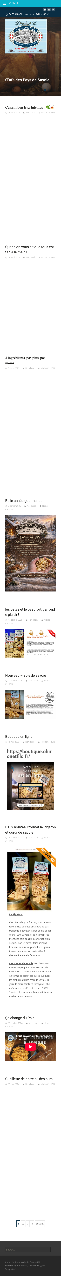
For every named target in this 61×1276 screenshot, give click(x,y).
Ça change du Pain (19, 1018)
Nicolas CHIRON (48, 112)
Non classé (30, 112)
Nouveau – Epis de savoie (25, 675)
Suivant (40, 1223)
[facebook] (44, 10)
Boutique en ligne (19, 737)
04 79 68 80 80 (15, 14)
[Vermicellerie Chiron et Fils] (23, 35)
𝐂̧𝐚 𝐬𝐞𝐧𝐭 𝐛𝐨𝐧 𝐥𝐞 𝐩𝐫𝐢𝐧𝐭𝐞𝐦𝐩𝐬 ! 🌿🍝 (29, 107)
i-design (39, 1265)
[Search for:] (28, 1249)
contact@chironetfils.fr (39, 14)
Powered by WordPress (16, 1265)
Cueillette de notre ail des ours (29, 1079)
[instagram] (49, 10)
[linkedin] (53, 10)
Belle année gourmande (23, 501)
